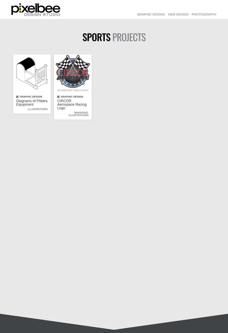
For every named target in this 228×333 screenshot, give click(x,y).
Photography (204, 14)
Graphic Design (151, 14)
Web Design (178, 14)
